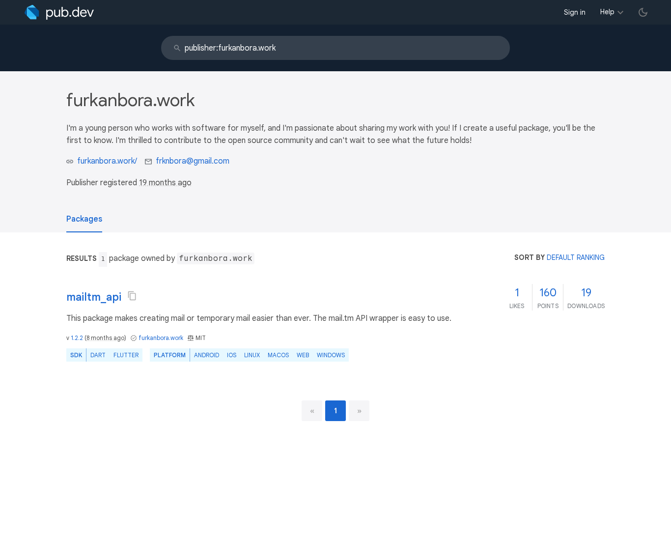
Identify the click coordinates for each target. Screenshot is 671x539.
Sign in (575, 12)
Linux (252, 355)
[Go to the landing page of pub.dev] (59, 12)
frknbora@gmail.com (192, 161)
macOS (278, 355)
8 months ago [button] (105, 337)
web (303, 355)
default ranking (576, 257)
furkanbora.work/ (107, 161)
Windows (331, 355)
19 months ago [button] (165, 183)
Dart (98, 355)
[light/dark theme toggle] (643, 12)
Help (607, 11)
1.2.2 (77, 337)
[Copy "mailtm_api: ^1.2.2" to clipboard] (132, 296)
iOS (231, 355)
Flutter (126, 355)
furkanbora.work (161, 337)
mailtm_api (93, 297)
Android (206, 355)
